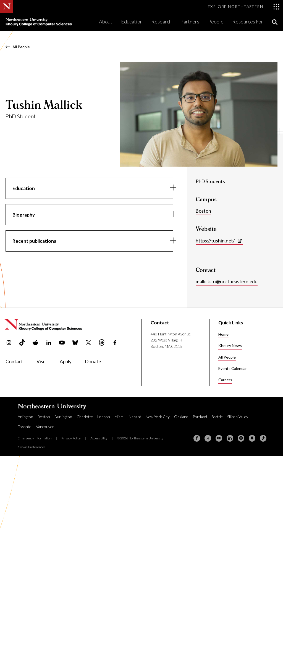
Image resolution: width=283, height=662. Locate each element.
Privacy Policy (71, 438)
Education (132, 21)
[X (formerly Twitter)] (208, 438)
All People (21, 46)
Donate (93, 361)
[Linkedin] (230, 438)
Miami (119, 416)
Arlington (25, 416)
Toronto (25, 426)
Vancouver (45, 426)
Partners (189, 21)
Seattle (217, 416)
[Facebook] (196, 438)
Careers (225, 379)
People (216, 21)
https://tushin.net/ (215, 241)
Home (223, 334)
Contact (14, 361)
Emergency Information (35, 438)
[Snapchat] (252, 438)
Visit (41, 361)
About (105, 21)
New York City (158, 416)
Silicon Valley (237, 416)
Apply (66, 361)
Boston (203, 211)
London (103, 416)
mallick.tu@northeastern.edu (227, 281)
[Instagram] (241, 438)
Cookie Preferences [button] (31, 447)
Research (161, 21)
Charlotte (85, 416)
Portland (200, 416)
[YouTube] (219, 438)
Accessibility (99, 438)
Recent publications (34, 241)
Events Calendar (232, 368)
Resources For (247, 21)
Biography (23, 215)
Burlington (63, 416)
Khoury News (230, 345)
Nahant (135, 416)
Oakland (181, 416)
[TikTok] (263, 438)
